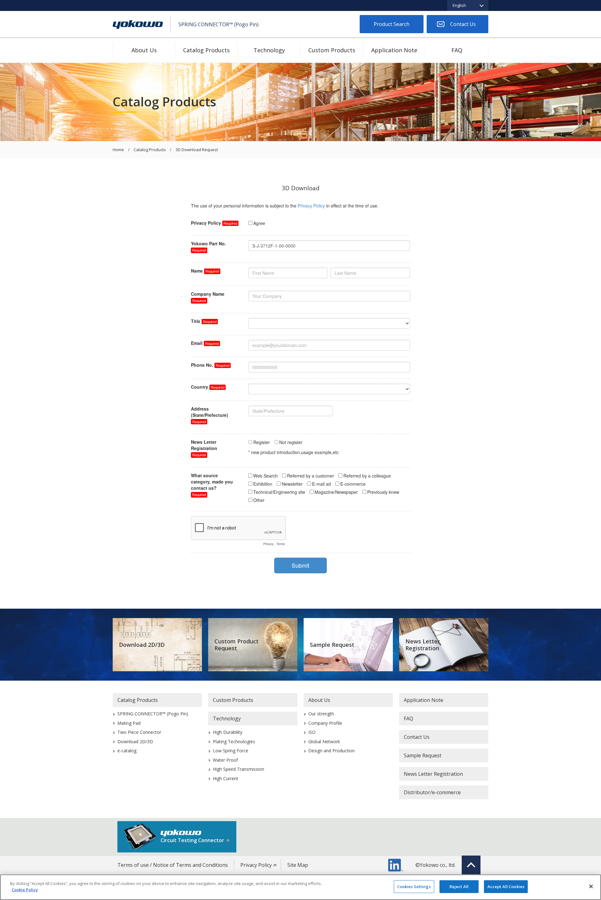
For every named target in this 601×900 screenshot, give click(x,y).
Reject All (459, 886)
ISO (312, 732)
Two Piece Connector (139, 732)
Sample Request (332, 644)
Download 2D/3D (142, 644)
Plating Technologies (234, 741)
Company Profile (325, 723)
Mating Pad (129, 723)
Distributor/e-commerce (432, 792)
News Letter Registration (422, 644)
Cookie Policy (25, 889)
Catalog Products (206, 50)
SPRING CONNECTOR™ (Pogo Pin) (152, 714)
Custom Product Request (236, 644)
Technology (269, 50)
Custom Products (331, 50)
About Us (144, 50)
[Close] (591, 886)
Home (118, 149)
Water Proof (225, 760)
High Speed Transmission (238, 769)
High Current (225, 778)
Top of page (471, 865)
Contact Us (463, 24)
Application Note (394, 50)
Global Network (324, 741)
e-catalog (126, 751)
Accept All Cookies (505, 886)
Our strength (321, 714)
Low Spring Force (230, 751)
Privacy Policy (256, 865)
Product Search (391, 24)
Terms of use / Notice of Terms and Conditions (172, 865)
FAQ (456, 50)
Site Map (297, 865)
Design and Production (331, 751)
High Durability (227, 732)
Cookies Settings (414, 886)
